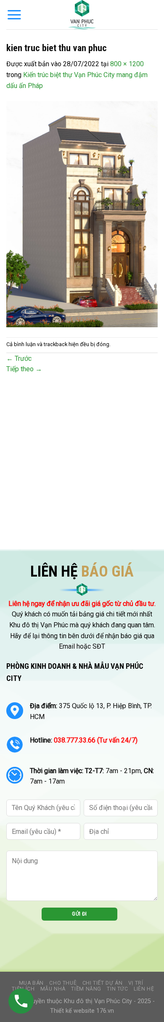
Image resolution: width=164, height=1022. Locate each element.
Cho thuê (63, 983)
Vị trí (135, 983)
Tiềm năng (86, 989)
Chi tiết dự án (102, 983)
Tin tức (117, 989)
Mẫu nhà (53, 989)
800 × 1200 (127, 64)
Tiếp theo (24, 369)
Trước (19, 358)
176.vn (105, 1010)
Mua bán (31, 983)
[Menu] (14, 14)
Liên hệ (144, 989)
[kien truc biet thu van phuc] (82, 213)
